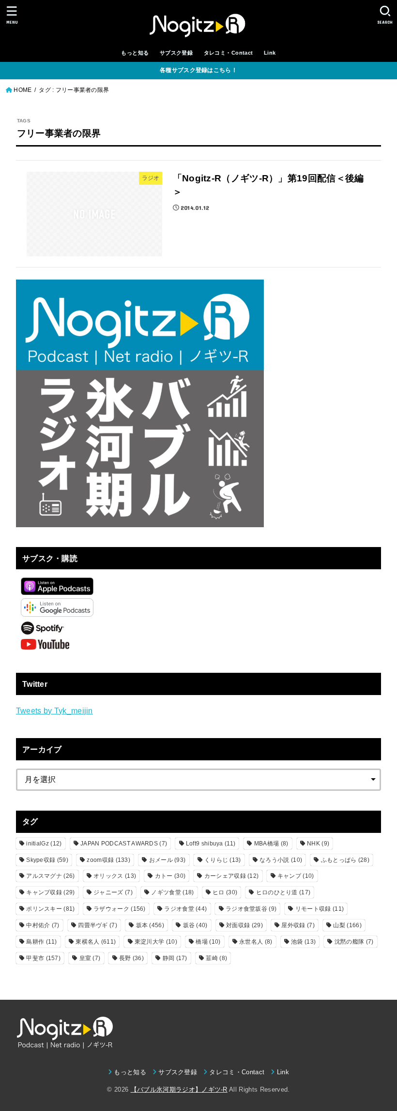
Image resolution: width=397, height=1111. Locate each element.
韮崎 (216, 958)
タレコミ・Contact (228, 53)
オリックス (114, 876)
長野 (131, 958)
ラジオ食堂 (185, 908)
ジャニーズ (113, 892)
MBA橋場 (271, 843)
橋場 (208, 941)
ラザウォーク (119, 908)
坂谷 (195, 925)
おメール (167, 860)
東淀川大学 (156, 941)
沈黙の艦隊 (354, 941)
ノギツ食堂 (172, 892)
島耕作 (41, 941)
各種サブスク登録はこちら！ (198, 70)
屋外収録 (297, 925)
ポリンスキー (50, 908)
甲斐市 (43, 958)
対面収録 (244, 925)
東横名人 (96, 941)
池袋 (303, 941)
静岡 (175, 958)
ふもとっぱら (345, 860)
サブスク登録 (176, 53)
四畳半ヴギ (97, 925)
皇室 (90, 958)
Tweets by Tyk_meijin (54, 710)
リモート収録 (319, 908)
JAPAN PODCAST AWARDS (123, 843)
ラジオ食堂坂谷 (251, 908)
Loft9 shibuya (210, 843)
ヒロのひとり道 (283, 892)
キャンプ (295, 876)
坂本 (150, 925)
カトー (170, 876)
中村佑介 (42, 925)
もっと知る (135, 53)
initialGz (43, 843)
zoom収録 (108, 860)
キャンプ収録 (50, 892)
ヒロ (225, 892)
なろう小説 (281, 860)
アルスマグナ (50, 876)
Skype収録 (47, 860)
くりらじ (222, 860)
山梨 (347, 925)
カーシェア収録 (231, 876)
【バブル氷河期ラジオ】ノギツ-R (179, 1089)
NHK (318, 843)
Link (270, 53)
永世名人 (255, 941)
